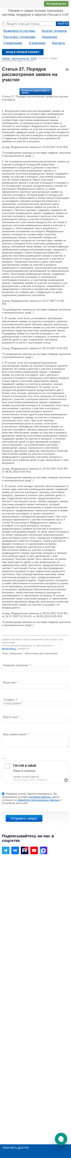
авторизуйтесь (9, 648)
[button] (61, 1139)
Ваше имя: (10, 682)
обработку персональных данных (38, 799)
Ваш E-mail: (10, 716)
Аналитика (49, 37)
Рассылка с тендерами (19, 37)
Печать (67, 69)
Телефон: (9, 699)
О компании (37, 43)
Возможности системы (19, 30)
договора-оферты (40, 796)
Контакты (58, 43)
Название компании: (16, 665)
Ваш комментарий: (15, 734)
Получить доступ (16, 1147)
